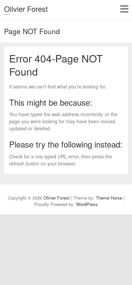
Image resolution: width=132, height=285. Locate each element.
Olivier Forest (26, 8)
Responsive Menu (124, 8)
